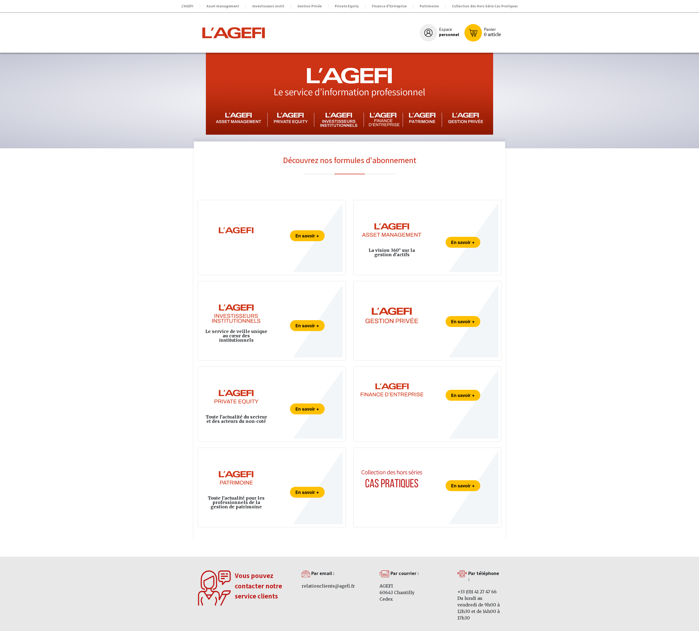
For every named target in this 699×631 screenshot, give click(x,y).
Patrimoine (429, 6)
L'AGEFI (187, 6)
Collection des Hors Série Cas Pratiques (485, 6)
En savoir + (307, 235)
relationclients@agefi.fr (328, 586)
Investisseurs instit (268, 6)
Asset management (222, 6)
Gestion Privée (309, 6)
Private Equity (347, 6)
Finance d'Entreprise (389, 6)
